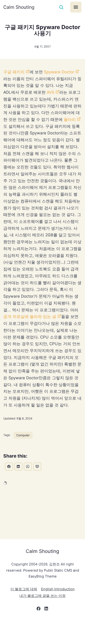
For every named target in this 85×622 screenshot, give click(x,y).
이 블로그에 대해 (23, 589)
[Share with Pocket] (37, 467)
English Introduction (58, 589)
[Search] (61, 7)
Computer (23, 435)
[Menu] (75, 7)
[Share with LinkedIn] (18, 467)
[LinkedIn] (46, 609)
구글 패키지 (14, 72)
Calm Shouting (18, 7)
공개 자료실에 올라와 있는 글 (29, 316)
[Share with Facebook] (9, 467)
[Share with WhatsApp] (28, 467)
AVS (50, 92)
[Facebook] (38, 609)
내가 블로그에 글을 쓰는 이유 (42, 596)
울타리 (70, 119)
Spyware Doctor (59, 72)
